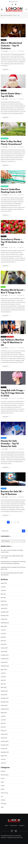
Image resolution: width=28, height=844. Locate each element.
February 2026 (4, 604)
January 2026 (4, 608)
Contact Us (21, 825)
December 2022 (4, 741)
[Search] (26, 9)
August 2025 (4, 626)
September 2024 (5, 666)
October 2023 (4, 705)
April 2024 (3, 684)
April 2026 (3, 597)
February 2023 (4, 734)
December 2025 (4, 612)
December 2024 (4, 655)
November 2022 (4, 745)
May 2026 (3, 594)
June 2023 (3, 720)
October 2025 (4, 619)
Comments (21, 51)
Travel (2, 807)
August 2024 (4, 669)
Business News (4, 775)
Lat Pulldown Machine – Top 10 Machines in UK (12, 342)
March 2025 (3, 644)
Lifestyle (3, 800)
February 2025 (4, 648)
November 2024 (4, 658)
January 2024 (4, 694)
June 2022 (3, 763)
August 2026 (4, 583)
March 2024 (3, 687)
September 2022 (5, 752)
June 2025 (3, 633)
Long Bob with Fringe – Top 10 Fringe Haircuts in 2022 (13, 393)
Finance (2, 785)
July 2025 (3, 630)
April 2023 (3, 727)
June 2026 (3, 590)
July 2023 (3, 716)
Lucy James (5, 51)
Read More (5, 69)
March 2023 (3, 730)
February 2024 (4, 691)
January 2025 (4, 651)
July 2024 (3, 673)
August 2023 (4, 712)
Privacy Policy (13, 825)
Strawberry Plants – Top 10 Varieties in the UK (12, 242)
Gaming (2, 789)
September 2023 (5, 709)
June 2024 (3, 676)
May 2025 (3, 637)
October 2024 (4, 662)
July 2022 (3, 759)
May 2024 (3, 680)
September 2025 (5, 622)
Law (2, 796)
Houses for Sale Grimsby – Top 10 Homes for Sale (10, 443)
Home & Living (4, 792)
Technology (3, 803)
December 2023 (4, 698)
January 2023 (4, 737)
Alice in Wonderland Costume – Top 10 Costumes (11, 45)
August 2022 (4, 755)
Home (6, 825)
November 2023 (4, 702)
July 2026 (3, 587)
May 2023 (3, 723)
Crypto (2, 782)
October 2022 (4, 748)
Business (3, 771)
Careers (3, 778)
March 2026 (3, 601)
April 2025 (3, 640)
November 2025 (4, 615)
